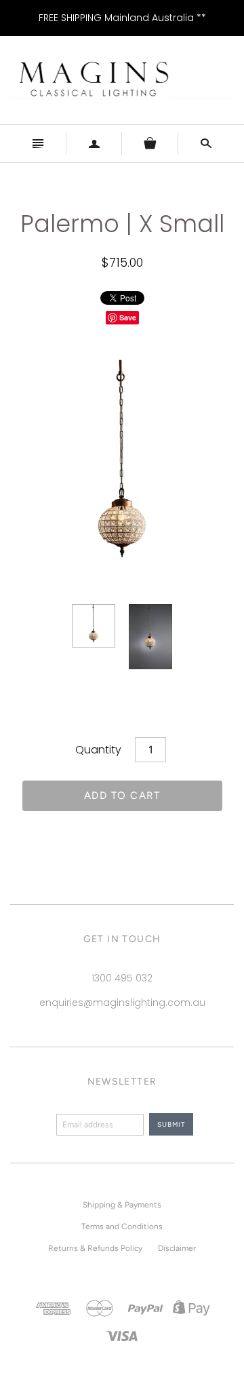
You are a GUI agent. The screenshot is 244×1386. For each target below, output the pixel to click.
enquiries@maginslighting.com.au (122, 1002)
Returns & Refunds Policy (95, 1248)
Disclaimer (177, 1248)
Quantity (98, 749)
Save (127, 317)
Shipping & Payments (122, 1205)
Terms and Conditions (122, 1226)
